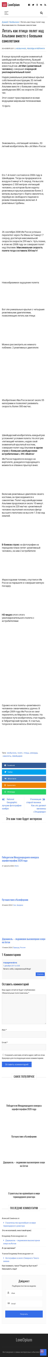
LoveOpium (11, 4)
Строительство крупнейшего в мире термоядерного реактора (24, 1195)
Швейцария (17, 756)
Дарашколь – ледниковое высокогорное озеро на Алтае (24, 1164)
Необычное (14, 22)
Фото (17, 866)
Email (5, 1042)
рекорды (34, 753)
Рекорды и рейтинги (36, 48)
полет (20, 753)
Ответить (40, 974)
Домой (5, 22)
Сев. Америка (18, 905)
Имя (4, 1030)
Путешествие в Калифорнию (24, 1136)
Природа (16, 947)
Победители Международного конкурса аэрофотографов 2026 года (24, 1107)
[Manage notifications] (42, 1351)
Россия (22, 947)
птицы (26, 753)
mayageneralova (10, 963)
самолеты (7, 756)
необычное (11, 753)
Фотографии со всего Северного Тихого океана (21, 1259)
